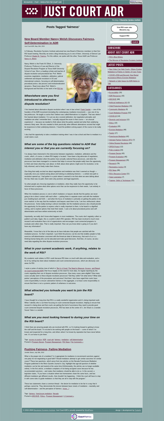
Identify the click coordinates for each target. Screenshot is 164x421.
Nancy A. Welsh (30, 59)
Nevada (56, 394)
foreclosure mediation (44, 394)
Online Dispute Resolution (118, 143)
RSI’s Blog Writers (116, 57)
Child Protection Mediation (119, 106)
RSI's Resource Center (117, 174)
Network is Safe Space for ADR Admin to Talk (124, 82)
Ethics (42, 396)
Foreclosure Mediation (117, 136)
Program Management (53, 342)
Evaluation (113, 126)
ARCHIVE (35, 396)
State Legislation (115, 177)
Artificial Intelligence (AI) (118, 103)
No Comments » (77, 342)
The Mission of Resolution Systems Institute (125, 60)
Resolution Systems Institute (44, 410)
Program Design (38, 342)
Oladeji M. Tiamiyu (39, 56)
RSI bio (60, 89)
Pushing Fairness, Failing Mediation (47, 349)
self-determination (76, 340)
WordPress (89, 410)
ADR (44, 340)
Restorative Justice (116, 167)
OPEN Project (114, 147)
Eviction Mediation (116, 130)
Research (112, 163)
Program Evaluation (116, 157)
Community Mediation (117, 109)
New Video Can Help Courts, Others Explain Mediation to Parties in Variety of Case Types (125, 70)
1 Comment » (69, 396)
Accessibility (114, 92)
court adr (50, 340)
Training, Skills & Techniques (120, 180)
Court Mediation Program (118, 113)
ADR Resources (115, 96)
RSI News (66, 342)
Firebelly (138, 410)
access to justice (35, 340)
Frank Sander (86, 109)
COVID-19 (113, 116)
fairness (57, 340)
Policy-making (114, 150)
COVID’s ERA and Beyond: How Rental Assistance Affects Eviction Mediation (123, 76)
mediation (65, 340)
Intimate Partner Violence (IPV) (120, 140)
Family (111, 133)
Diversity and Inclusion (117, 120)
